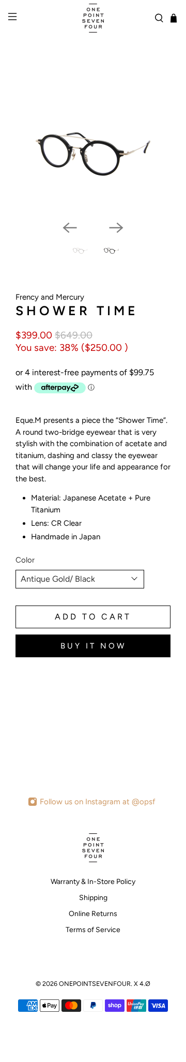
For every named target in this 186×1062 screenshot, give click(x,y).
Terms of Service (93, 929)
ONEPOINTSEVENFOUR (95, 983)
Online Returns (93, 913)
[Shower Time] (93, 150)
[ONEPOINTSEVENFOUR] (93, 18)
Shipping (93, 897)
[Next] (116, 227)
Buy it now (93, 646)
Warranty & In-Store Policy (93, 881)
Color (25, 560)
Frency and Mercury (50, 297)
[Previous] (70, 227)
